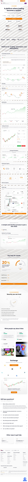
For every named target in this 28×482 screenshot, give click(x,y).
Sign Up (14, 283)
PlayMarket (18, 21)
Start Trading (14, 392)
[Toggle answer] (27, 404)
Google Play (20, 213)
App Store (8, 213)
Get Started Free (14, 18)
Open (25, 3)
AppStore (10, 21)
